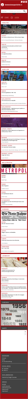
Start (7, 17)
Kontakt (4, 384)
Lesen (17, 17)
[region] (14, 351)
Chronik (4, 358)
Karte (3, 360)
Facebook (6, 368)
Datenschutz (5, 389)
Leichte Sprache (6, 386)
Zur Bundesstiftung (7, 361)
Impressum (5, 391)
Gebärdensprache (6, 387)
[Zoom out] (25, 334)
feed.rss (6, 370)
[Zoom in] (25, 332)
